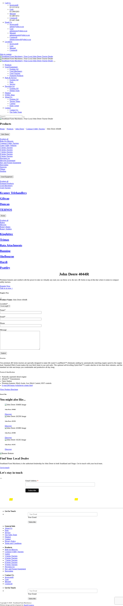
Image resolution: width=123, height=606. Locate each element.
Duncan (4, 204)
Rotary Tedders (6, 229)
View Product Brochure (9, 389)
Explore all (4, 139)
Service (12, 84)
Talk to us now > (6, 288)
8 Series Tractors (6, 154)
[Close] (1, 298)
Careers (12, 104)
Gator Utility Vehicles (8, 145)
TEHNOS (6, 209)
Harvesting (4, 165)
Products (8, 65)
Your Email (32, 517)
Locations (8, 42)
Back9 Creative (29, 605)
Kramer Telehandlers (13, 192)
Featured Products (16, 76)
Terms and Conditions (13, 543)
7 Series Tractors (6, 152)
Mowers (3, 225)
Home (2, 129)
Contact (8, 108)
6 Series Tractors (6, 150)
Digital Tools (14, 91)
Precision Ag (10, 86)
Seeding (3, 171)
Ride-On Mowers (6, 141)
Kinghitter (6, 234)
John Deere (19, 129)
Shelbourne (7, 256)
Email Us (8, 22)
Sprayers (3, 167)
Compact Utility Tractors (35, 129)
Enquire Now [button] (5, 286)
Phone (2, 323)
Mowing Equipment (7, 161)
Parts (11, 82)
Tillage (2, 169)
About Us (8, 97)
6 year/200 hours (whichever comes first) (17, 385)
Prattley (5, 267)
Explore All (14, 69)
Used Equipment (11, 67)
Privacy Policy (10, 541)
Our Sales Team (16, 112)
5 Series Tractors (6, 148)
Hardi (3, 262)
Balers (2, 223)
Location (4, 304)
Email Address (31, 480)
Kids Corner (14, 106)
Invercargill (14, 5)
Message (3, 330)
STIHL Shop (10, 95)
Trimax (4, 239)
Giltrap (4, 198)
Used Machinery (16, 71)
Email (2, 317)
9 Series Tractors (6, 156)
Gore (11, 9)
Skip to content (5, 54)
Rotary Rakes (5, 227)
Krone (3, 216)
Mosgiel (13, 14)
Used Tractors (15, 73)
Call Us (8, 3)
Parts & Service (11, 78)
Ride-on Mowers (11, 550)
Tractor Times (15, 101)
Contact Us (14, 110)
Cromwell (13, 18)
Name (3, 310)
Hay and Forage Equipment (10, 163)
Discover (8, 414)
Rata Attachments (11, 245)
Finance (8, 93)
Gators (7, 554)
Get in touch (4, 468)
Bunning (5, 250)
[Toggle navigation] (54, 61)
